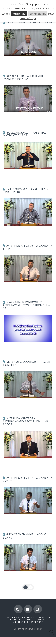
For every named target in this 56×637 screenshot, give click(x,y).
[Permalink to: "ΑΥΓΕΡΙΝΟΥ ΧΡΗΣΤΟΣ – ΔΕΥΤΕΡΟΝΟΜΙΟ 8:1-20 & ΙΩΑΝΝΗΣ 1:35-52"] (28, 444)
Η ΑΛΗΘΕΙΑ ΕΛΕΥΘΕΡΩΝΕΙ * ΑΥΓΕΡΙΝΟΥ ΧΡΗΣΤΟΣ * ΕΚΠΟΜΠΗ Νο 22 (27, 305)
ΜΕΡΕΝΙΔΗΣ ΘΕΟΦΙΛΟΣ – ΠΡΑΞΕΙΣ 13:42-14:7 (26, 363)
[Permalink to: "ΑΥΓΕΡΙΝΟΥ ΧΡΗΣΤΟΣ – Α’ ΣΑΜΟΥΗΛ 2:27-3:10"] (28, 500)
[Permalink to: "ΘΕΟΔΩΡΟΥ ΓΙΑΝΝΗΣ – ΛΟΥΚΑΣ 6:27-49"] (28, 557)
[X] (28, 609)
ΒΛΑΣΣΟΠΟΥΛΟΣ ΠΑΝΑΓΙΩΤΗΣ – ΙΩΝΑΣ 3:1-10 (25, 190)
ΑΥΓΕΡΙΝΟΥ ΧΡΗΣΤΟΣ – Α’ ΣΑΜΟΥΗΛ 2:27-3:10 (27, 479)
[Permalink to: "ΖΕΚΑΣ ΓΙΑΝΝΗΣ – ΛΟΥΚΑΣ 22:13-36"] (28, 42)
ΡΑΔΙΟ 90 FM (24, 617)
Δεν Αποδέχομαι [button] (38, 13)
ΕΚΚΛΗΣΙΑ (29, 620)
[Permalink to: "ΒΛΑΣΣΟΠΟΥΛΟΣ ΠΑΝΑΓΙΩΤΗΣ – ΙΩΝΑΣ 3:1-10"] (28, 212)
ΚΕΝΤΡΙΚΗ (10, 617)
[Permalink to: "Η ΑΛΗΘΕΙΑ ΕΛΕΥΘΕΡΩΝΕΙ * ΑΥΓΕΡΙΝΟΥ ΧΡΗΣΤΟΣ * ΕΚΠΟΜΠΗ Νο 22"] (28, 328)
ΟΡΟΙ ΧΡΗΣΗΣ (21, 622)
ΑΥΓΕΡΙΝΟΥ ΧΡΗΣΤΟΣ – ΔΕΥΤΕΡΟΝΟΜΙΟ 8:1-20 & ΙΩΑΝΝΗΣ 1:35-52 (25, 421)
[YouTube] (37, 609)
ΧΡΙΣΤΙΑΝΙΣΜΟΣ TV (42, 617)
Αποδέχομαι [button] (19, 13)
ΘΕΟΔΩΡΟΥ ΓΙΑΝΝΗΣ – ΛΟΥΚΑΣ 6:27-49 (25, 536)
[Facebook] (18, 609)
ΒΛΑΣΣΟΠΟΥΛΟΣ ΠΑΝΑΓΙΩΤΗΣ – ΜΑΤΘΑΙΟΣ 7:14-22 (25, 134)
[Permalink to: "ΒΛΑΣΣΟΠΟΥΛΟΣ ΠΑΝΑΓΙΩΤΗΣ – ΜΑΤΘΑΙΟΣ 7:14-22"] (28, 155)
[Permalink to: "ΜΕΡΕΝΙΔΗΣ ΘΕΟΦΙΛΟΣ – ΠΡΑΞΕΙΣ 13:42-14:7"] (28, 384)
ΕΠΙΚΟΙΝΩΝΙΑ (37, 622)
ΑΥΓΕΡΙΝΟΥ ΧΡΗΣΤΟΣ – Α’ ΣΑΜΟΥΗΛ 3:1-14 (27, 247)
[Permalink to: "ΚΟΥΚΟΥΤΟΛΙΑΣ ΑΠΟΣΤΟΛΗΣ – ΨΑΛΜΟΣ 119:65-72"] (28, 98)
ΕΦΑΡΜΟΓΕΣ (42, 620)
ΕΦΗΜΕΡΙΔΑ (16, 620)
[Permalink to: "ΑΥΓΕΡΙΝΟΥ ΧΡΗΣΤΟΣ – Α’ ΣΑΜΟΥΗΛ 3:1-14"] (28, 268)
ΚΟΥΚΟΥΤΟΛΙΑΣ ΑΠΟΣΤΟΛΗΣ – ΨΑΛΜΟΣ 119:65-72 (24, 77)
